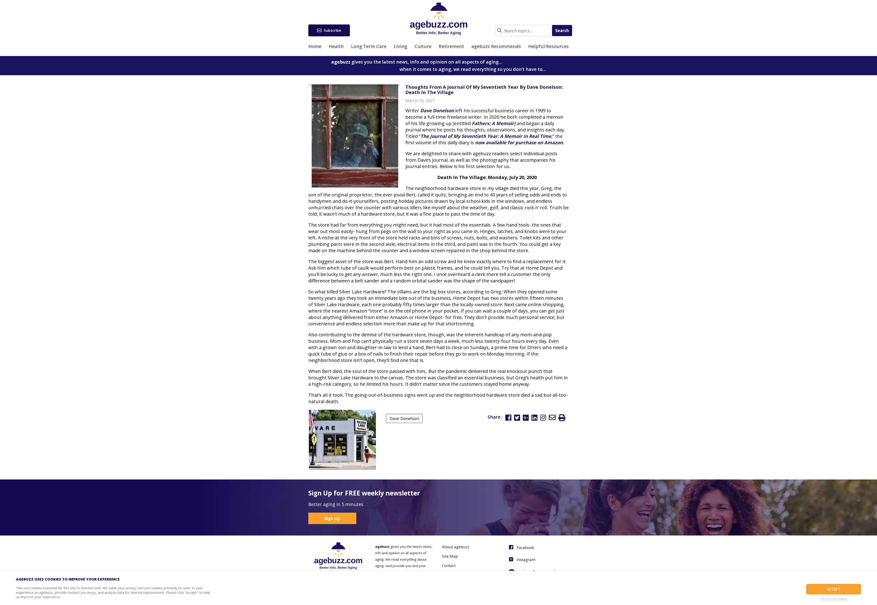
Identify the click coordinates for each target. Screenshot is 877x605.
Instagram (526, 559)
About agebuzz (455, 546)
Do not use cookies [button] (834, 599)
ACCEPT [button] (833, 589)
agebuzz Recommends (496, 46)
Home (314, 46)
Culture (423, 46)
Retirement (451, 46)
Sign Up (332, 518)
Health (336, 46)
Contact (449, 565)
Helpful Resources (548, 46)
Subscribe (332, 30)
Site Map (450, 556)
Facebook (525, 547)
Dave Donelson (404, 418)
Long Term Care (368, 46)
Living (400, 46)
